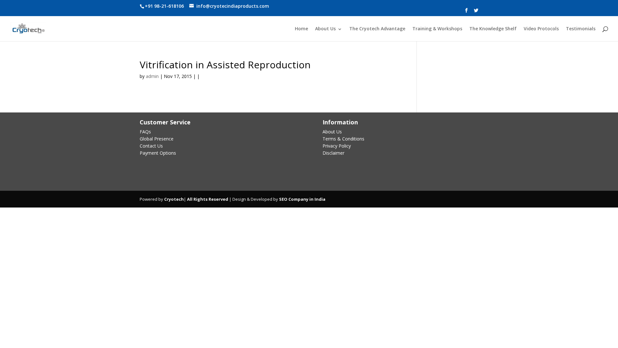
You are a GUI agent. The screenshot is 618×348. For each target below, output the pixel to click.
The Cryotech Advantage (377, 29)
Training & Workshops (437, 29)
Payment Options (158, 153)
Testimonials (580, 29)
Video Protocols (541, 29)
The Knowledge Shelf (493, 29)
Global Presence (156, 139)
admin (152, 76)
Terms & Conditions (343, 139)
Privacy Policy (337, 146)
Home (301, 29)
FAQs (145, 132)
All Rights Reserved (207, 199)
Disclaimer (333, 153)
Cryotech (174, 199)
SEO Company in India (302, 199)
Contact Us (151, 146)
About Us (325, 29)
